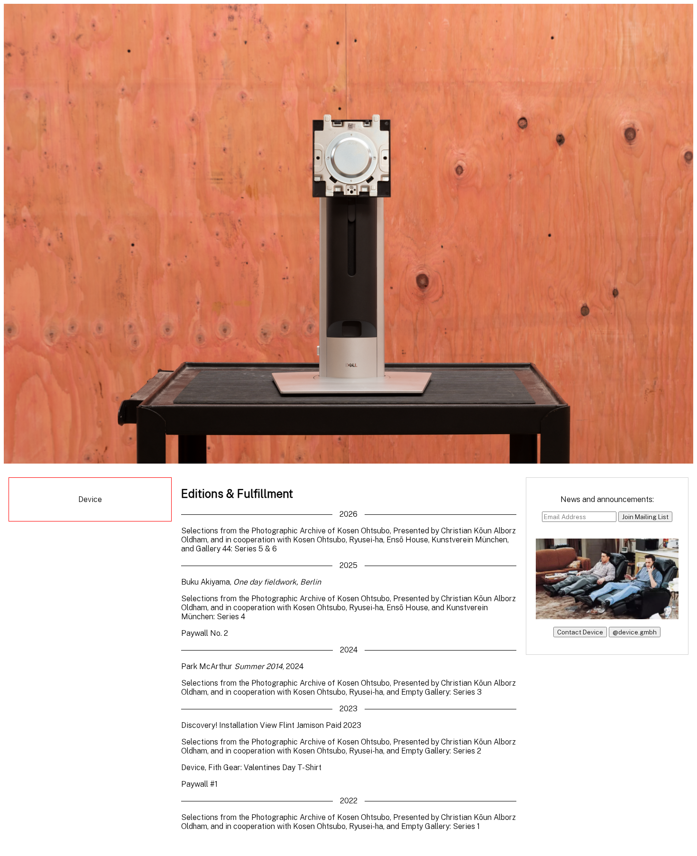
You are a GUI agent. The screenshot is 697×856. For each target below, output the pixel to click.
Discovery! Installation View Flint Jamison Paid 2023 (271, 725)
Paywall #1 (199, 784)
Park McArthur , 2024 (242, 666)
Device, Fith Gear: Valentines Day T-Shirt (251, 767)
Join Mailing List (645, 517)
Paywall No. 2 (204, 633)
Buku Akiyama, (251, 581)
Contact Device (580, 632)
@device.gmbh (635, 632)
